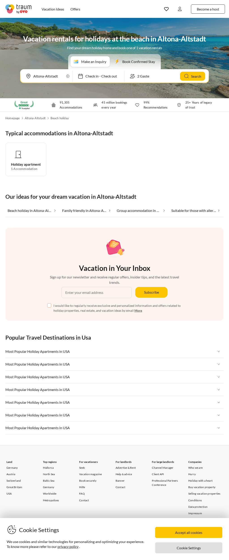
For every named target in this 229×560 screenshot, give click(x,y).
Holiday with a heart (200, 480)
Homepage (12, 118)
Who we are (195, 467)
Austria (10, 474)
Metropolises (51, 500)
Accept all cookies (188, 532)
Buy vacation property (201, 487)
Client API (158, 474)
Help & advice (124, 474)
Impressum (195, 513)
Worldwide (50, 493)
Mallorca (48, 467)
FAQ (82, 493)
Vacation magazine (90, 474)
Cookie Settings (189, 548)
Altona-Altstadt (35, 118)
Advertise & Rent (126, 467)
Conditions (195, 500)
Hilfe (82, 487)
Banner (120, 480)
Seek (82, 467)
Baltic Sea (49, 480)
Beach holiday (60, 118)
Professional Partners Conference (165, 483)
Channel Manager (162, 467)
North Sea (49, 474)
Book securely (87, 480)
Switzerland (13, 480)
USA (9, 493)
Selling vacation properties (204, 493)
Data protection (198, 506)
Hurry (192, 474)
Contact (84, 500)
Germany (12, 467)
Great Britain (14, 487)
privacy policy (67, 546)
